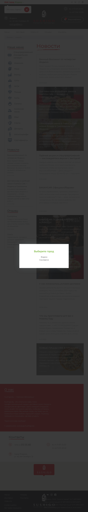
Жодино (44, 257)
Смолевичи (44, 260)
